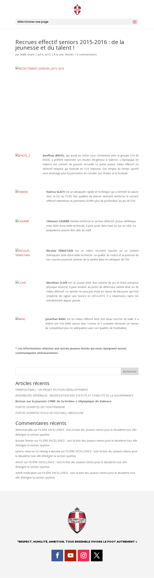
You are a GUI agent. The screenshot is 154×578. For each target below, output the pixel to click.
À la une (58, 54)
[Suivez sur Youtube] (70, 555)
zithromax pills (24, 429)
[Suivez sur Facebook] (57, 555)
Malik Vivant (27, 54)
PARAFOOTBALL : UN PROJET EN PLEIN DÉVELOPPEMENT (51, 389)
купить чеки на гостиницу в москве (37, 451)
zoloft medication (26, 473)
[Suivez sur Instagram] (83, 555)
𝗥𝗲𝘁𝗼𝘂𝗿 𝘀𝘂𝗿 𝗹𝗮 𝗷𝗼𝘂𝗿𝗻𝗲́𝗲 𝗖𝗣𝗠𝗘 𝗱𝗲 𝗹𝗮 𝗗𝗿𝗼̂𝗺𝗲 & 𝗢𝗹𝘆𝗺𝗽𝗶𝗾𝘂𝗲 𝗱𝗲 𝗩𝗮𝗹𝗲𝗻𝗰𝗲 (63, 401)
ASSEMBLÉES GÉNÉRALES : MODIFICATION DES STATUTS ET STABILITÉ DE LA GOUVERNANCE (74, 395)
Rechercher (130, 371)
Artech (19, 462)
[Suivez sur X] (97, 555)
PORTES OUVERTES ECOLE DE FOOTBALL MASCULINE (49, 413)
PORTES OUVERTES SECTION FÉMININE (40, 407)
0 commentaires (87, 54)
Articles (69, 54)
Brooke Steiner (24, 440)
